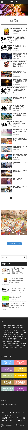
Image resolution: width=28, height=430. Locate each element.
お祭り (9, 327)
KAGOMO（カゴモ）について (17, 412)
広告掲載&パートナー (8, 418)
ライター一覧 (21, 418)
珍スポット (4, 340)
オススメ (16, 329)
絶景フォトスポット (17, 340)
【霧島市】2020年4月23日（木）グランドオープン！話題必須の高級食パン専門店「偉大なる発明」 (13, 271)
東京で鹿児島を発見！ (6, 334)
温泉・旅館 (23, 338)
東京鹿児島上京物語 (6, 336)
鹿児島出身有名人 (13, 347)
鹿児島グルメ (4, 345)
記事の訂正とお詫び (15, 298)
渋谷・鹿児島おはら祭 (15, 338)
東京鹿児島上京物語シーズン (18, 336)
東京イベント (15, 334)
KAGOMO (15, 425)
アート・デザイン (20, 327)
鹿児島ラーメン (5, 347)
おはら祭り (4, 327)
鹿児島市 (20, 347)
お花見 (13, 327)
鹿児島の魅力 (15, 343)
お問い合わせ (21, 421)
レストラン (4, 332)
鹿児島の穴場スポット (6, 343)
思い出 (13, 332)
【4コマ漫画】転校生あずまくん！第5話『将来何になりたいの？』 (17, 290)
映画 (21, 332)
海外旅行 (7, 338)
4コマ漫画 (4, 325)
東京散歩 (21, 334)
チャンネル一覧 (6, 415)
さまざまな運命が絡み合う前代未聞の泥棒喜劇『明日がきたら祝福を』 (13, 281)
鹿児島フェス (11, 345)
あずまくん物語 (15, 325)
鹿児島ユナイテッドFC (20, 345)
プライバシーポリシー (8, 421)
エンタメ (10, 329)
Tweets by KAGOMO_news (8, 404)
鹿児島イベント (23, 343)
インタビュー (4, 329)
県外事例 (10, 340)
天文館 (9, 332)
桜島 (2, 338)
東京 (25, 332)
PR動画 (9, 325)
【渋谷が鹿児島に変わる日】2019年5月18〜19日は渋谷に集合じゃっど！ (13, 306)
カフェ (20, 329)
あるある (22, 325)
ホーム (4, 412)
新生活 (17, 332)
